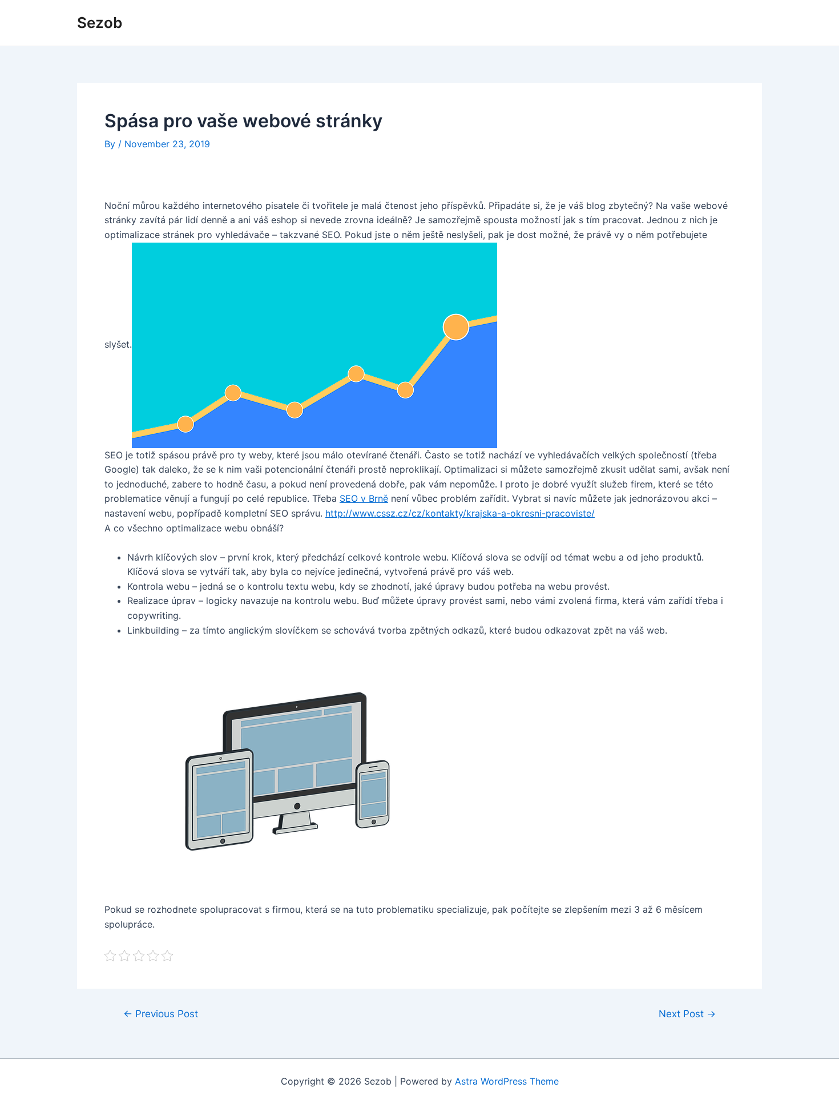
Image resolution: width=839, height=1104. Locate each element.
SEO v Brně (364, 498)
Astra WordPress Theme (507, 1081)
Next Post (687, 1013)
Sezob (99, 22)
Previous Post (160, 1013)
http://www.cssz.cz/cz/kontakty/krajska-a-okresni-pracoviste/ (460, 513)
